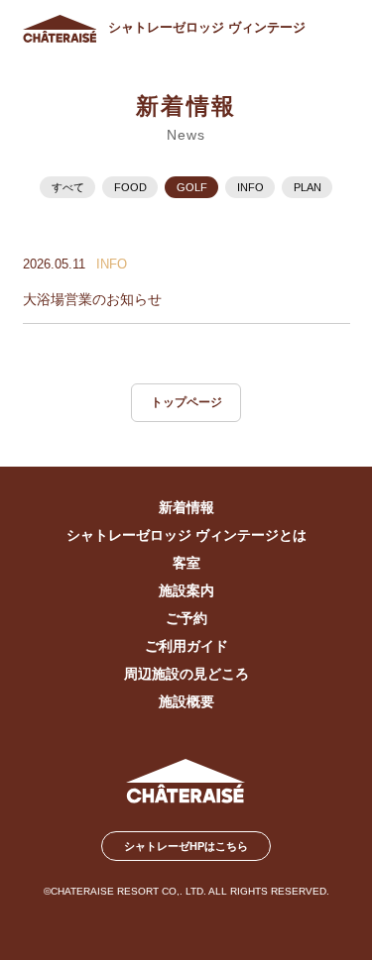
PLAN (307, 187)
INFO (250, 187)
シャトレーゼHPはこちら (186, 846)
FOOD (130, 187)
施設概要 (186, 701)
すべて (68, 187)
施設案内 (186, 591)
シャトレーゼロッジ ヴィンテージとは (186, 535)
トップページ (186, 402)
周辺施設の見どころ (186, 674)
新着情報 (186, 507)
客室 (186, 563)
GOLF (192, 187)
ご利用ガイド (186, 646)
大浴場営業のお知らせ (92, 299)
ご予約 (186, 618)
